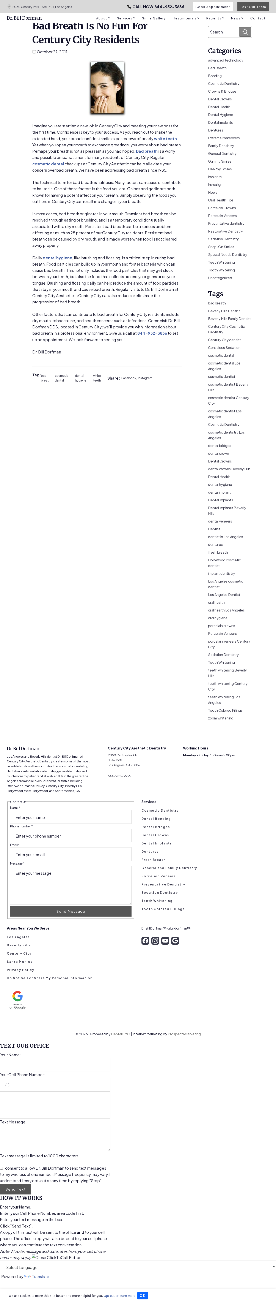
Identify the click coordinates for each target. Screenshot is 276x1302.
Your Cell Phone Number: (22, 1074)
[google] (175, 941)
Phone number (21, 826)
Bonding (215, 75)
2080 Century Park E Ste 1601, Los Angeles (42, 7)
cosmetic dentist (221, 376)
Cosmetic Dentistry (223, 83)
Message (17, 863)
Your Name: (10, 1054)
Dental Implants (220, 500)
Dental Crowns (220, 99)
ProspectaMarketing (184, 1034)
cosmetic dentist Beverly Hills (228, 387)
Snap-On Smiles (221, 246)
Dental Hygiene (220, 114)
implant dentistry (221, 573)
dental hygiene (57, 257)
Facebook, (129, 378)
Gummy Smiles (219, 161)
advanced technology (225, 60)
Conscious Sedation (224, 347)
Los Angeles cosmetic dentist (225, 584)
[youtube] (165, 941)
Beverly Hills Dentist (224, 311)
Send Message (70, 911)
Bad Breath (217, 68)
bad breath (45, 378)
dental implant (219, 492)
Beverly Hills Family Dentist (229, 318)
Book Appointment (213, 7)
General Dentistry (222, 153)
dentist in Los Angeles (225, 536)
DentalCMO (121, 1034)
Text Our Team (253, 7)
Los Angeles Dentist (224, 594)
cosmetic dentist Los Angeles (225, 414)
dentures (215, 544)
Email (15, 845)
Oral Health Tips (221, 200)
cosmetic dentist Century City (228, 400)
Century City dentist (224, 339)
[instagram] (155, 941)
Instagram (145, 378)
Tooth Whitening (221, 270)
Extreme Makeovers (224, 138)
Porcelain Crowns (222, 208)
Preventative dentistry (226, 223)
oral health (216, 602)
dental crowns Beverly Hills (229, 469)
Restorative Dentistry (225, 231)
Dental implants (220, 122)
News (212, 192)
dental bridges (219, 445)
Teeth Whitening (221, 262)
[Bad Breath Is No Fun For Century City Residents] (107, 88)
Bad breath (147, 151)
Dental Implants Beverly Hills (227, 510)
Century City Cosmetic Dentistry (226, 329)
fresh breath (218, 552)
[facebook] (145, 941)
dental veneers (220, 521)
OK (143, 1295)
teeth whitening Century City (228, 686)
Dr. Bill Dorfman (24, 18)
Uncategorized (220, 278)
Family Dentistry (221, 145)
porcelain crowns (221, 625)
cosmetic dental (48, 163)
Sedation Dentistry (223, 239)
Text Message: (13, 1121)
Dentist (214, 529)
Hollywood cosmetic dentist (224, 563)
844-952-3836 (158, 6)
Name (15, 807)
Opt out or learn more (119, 1296)
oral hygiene (217, 618)
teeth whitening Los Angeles (224, 700)
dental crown (218, 453)
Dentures (215, 130)
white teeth (165, 138)
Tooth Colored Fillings (225, 710)
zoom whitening (220, 718)
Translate (40, 1276)
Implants (215, 176)
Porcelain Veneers (222, 215)
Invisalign (215, 184)
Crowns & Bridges (222, 91)
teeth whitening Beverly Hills (227, 673)
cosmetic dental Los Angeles (224, 366)
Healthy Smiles (220, 169)
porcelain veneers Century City (229, 644)
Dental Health (219, 107)
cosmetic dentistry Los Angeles (226, 435)
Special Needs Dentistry (227, 254)
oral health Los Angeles (226, 610)
